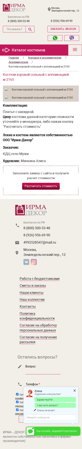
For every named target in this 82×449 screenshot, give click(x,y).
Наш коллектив (32, 299)
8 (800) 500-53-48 (19, 21)
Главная (14, 57)
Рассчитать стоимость (41, 186)
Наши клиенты (31, 293)
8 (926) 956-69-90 (61, 21)
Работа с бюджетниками (39, 279)
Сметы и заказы (33, 285)
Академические (18, 62)
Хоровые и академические (44, 57)
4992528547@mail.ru (39, 242)
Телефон (33, 384)
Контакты (28, 306)
